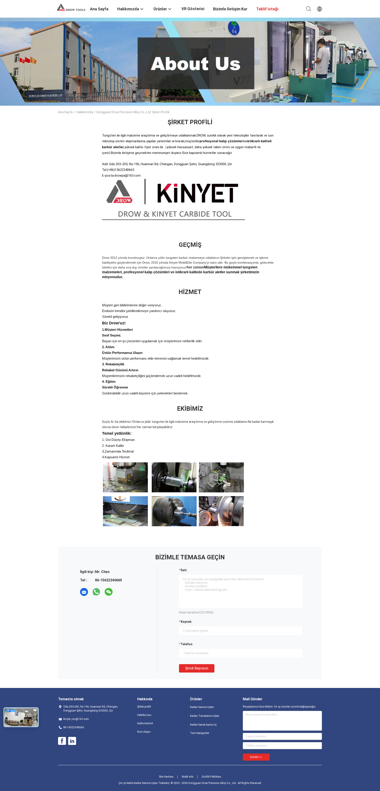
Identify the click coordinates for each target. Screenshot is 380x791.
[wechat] (109, 592)
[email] (84, 592)
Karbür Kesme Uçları (202, 707)
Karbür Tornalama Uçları (204, 715)
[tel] (121, 592)
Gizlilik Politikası (211, 776)
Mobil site (187, 776)
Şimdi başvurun (196, 668)
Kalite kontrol (145, 723)
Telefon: (187, 644)
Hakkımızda (85, 112)
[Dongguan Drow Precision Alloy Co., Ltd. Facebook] (62, 741)
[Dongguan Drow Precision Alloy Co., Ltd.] (71, 7)
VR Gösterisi (192, 8)
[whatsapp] (96, 592)
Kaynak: (186, 621)
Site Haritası (166, 776)
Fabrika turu (144, 715)
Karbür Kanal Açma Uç (203, 724)
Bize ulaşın (144, 731)
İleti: (184, 570)
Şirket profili (144, 706)
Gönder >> (256, 757)
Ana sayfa (65, 112)
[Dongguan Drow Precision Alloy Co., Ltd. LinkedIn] (72, 741)
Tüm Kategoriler (199, 733)
